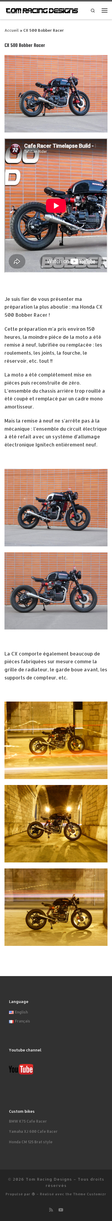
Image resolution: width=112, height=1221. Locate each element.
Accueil (11, 30)
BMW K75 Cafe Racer (28, 1121)
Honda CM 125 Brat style (31, 1141)
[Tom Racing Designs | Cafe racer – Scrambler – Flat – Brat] (41, 10)
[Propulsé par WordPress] (33, 1194)
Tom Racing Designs (49, 1179)
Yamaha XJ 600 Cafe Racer (33, 1131)
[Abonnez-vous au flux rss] (51, 1210)
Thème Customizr (89, 1194)
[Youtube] (60, 1210)
